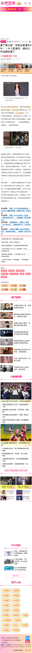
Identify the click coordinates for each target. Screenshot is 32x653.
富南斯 (26, 107)
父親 (12, 107)
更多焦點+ (16, 575)
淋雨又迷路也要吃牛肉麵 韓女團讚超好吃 (15, 421)
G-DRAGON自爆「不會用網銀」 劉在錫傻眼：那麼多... (15, 260)
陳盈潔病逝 (12, 9)
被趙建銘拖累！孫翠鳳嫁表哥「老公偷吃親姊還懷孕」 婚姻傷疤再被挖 (27, 498)
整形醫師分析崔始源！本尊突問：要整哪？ (15, 411)
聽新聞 (3, 41)
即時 (20, 9)
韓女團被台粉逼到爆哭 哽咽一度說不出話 (15, 416)
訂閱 (12, 285)
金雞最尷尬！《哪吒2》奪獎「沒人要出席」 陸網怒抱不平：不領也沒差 (16, 224)
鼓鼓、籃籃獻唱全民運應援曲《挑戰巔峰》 (20, 553)
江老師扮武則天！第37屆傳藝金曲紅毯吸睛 (15, 449)
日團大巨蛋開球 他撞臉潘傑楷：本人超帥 (15, 465)
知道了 (28, 650)
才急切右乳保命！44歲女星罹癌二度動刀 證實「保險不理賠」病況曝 (20, 70)
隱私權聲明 (15, 638)
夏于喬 (6, 107)
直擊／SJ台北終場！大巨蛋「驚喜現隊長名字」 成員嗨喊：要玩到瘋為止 (16, 218)
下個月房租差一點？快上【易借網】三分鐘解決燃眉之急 (13, 250)
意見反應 (4, 642)
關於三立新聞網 (6, 638)
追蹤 (3, 289)
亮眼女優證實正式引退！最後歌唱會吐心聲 (15, 405)
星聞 (7, 39)
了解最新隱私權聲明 (18, 650)
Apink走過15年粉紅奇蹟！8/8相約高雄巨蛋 (16, 401)
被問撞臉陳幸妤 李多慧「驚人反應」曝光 (15, 455)
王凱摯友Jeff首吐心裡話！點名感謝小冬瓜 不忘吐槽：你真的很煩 (28, 70)
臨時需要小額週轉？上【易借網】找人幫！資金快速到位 (13, 255)
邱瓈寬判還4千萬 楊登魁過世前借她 (12, 239)
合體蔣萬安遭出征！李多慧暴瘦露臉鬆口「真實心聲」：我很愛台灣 (4, 70)
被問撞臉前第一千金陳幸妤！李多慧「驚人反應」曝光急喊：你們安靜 (11, 492)
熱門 (25, 9)
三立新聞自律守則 (7, 640)
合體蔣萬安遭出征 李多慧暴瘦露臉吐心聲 (15, 460)
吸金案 (8, 110)
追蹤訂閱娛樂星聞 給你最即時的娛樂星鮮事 (14, 245)
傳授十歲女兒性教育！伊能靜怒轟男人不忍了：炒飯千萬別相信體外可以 (11, 498)
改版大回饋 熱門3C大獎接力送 (10, 242)
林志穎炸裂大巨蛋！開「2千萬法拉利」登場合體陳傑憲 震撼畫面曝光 (27, 492)
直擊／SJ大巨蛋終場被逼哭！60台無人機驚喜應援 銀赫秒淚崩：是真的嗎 (16, 211)
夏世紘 (16, 107)
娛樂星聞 (2, 39)
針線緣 (3, 9)
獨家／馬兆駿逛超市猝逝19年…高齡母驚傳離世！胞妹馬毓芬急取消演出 (24, 487)
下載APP (4, 285)
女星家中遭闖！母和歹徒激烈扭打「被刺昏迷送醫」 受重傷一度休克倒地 (16, 231)
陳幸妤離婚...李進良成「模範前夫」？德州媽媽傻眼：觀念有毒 (12, 70)
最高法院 (15, 110)
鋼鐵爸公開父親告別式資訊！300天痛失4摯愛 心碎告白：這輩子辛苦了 (8, 487)
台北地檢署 (19, 113)
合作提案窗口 (17, 640)
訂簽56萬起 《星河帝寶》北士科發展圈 (20, 561)
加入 (21, 285)
